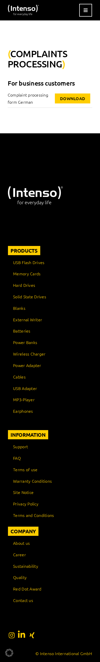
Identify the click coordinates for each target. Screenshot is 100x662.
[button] (9, 653)
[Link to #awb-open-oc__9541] (85, 10)
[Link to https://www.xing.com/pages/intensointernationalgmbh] (32, 635)
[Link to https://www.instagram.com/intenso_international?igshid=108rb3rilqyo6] (12, 635)
